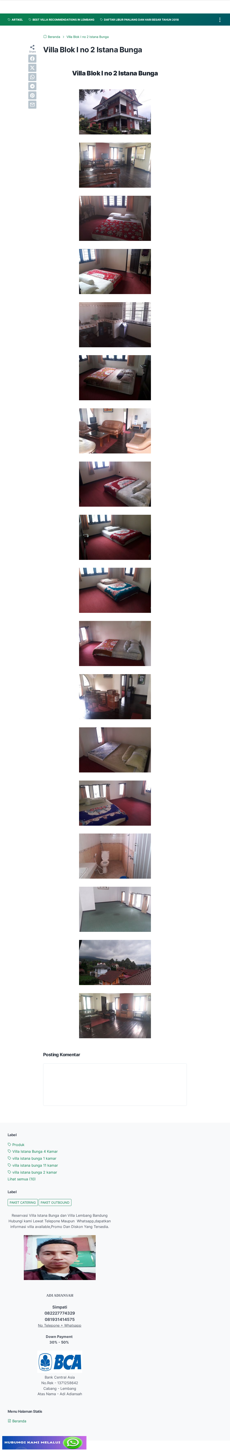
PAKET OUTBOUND (55, 1202)
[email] (32, 105)
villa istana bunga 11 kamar (34, 1165)
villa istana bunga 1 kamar (33, 1158)
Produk (17, 1144)
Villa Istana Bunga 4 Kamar (34, 1151)
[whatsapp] (32, 77)
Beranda (18, 1421)
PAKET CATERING (23, 1202)
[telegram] (32, 86)
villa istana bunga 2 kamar (34, 1172)
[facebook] (32, 59)
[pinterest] (32, 95)
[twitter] (32, 68)
